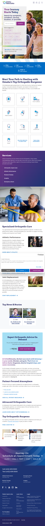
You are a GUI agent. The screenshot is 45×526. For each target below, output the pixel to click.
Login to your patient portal (11, 392)
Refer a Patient (6, 514)
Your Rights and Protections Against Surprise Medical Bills (34, 510)
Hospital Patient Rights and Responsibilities (34, 500)
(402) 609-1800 (26, 482)
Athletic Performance (10, 171)
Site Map (23, 519)
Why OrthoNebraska (20, 500)
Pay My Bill (5, 505)
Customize (22, 270)
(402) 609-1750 (5, 477)
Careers (11, 36)
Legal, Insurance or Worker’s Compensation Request (34, 497)
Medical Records (6, 498)
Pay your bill (7, 389)
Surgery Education (17, 39)
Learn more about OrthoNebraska (14, 412)
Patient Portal (5, 503)
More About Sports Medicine (12, 273)
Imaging (6, 178)
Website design (5, 523)
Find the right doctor (13, 421)
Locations (4, 496)
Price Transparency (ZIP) (19, 512)
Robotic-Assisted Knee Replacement (12, 33)
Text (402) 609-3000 (10, 471)
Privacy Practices (31, 505)
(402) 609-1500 (26, 477)
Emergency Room (9, 181)
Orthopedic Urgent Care (10, 167)
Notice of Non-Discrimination (34, 503)
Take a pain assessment (36, 141)
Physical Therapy (8, 30)
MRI (6, 36)
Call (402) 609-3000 (9, 469)
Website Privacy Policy (32, 507)
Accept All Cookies (37, 270)
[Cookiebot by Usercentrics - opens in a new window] (38, 255)
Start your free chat (26, 349)
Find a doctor (7, 424)
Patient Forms (5, 500)
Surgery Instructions (7, 507)
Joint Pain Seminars (18, 506)
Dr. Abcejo (16, 36)
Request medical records (10, 394)
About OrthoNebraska (20, 497)
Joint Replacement (9, 295)
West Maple (7, 42)
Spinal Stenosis (8, 39)
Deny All (8, 270)
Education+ (19, 508)
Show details (38, 266)
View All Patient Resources (12, 397)
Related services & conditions (22, 141)
